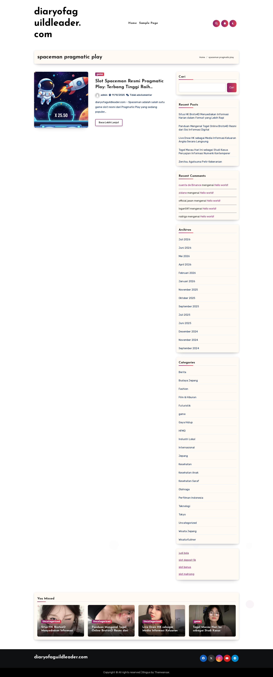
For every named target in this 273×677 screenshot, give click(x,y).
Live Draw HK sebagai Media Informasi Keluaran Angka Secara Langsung (207, 140)
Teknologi (184, 506)
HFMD (182, 430)
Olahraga (184, 489)
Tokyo (182, 514)
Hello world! (221, 185)
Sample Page (148, 23)
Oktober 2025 (187, 298)
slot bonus (185, 567)
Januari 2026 (187, 281)
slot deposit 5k (187, 560)
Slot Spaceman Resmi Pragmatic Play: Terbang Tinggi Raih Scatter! (129, 87)
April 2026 (185, 264)
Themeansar (162, 672)
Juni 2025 (185, 323)
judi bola (184, 553)
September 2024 (189, 348)
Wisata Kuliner (187, 539)
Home (132, 23)
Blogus (146, 672)
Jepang (183, 455)
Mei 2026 (184, 256)
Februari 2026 (187, 272)
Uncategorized (188, 522)
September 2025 (189, 306)
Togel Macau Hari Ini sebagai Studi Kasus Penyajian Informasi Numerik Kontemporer (204, 151)
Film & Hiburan (187, 397)
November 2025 (188, 289)
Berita (182, 372)
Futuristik (185, 405)
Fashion (183, 388)
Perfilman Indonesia (191, 497)
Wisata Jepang (188, 531)
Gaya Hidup (186, 422)
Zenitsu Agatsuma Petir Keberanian (200, 161)
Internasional (187, 447)
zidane (183, 192)
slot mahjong (186, 574)
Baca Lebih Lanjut (109, 122)
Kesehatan (185, 464)
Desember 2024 (188, 331)
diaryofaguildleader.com (57, 23)
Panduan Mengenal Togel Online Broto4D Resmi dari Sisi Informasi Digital (208, 128)
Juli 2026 (184, 239)
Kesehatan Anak (188, 472)
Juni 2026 (185, 247)
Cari (182, 76)
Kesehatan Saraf (189, 481)
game (100, 74)
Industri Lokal (187, 439)
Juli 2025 (184, 314)
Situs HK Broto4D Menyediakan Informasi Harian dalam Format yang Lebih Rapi (204, 116)
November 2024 (188, 339)
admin (104, 95)
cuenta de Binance (190, 185)
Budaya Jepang (188, 380)
